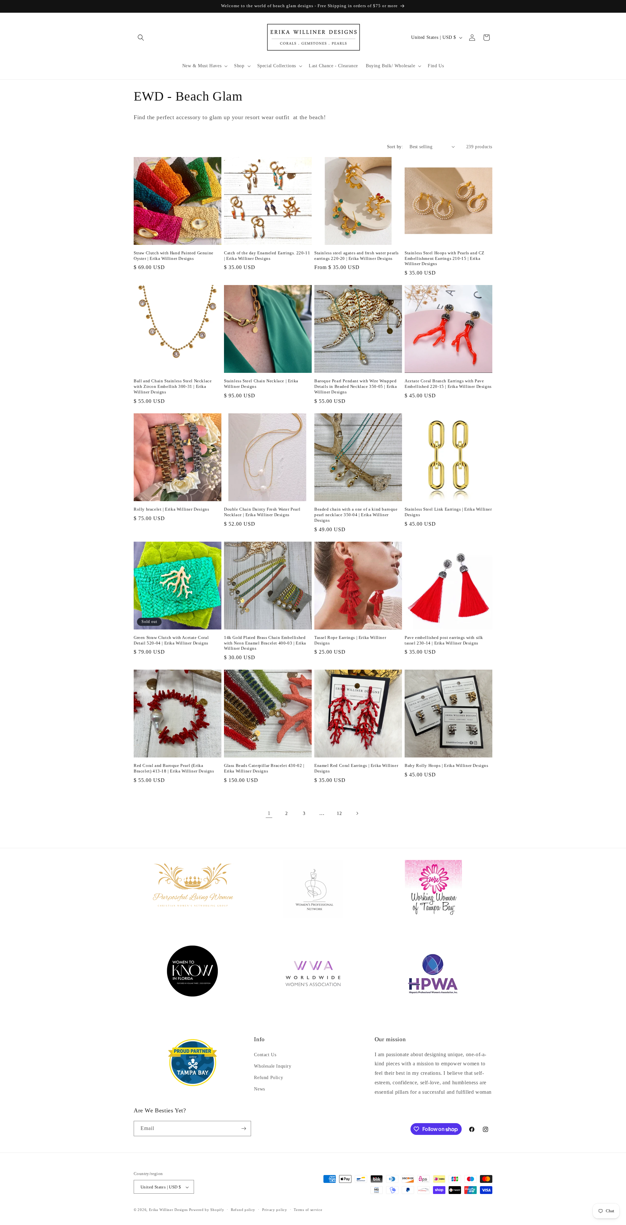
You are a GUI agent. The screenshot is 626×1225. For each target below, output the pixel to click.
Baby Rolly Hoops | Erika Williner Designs (446, 765)
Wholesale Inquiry (272, 1066)
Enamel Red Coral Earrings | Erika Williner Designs (356, 768)
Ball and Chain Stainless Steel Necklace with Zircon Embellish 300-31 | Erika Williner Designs (173, 386)
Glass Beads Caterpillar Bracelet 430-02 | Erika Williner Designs (264, 768)
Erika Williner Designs (168, 1210)
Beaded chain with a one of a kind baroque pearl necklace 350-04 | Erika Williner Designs (356, 515)
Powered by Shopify (206, 1210)
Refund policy (243, 1210)
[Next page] (357, 813)
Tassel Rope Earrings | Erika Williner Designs (350, 640)
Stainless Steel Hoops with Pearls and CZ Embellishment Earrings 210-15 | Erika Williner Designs (444, 258)
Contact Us (265, 1054)
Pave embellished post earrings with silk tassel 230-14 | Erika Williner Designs (444, 640)
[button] (141, 37)
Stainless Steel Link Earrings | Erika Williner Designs (448, 512)
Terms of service (308, 1210)
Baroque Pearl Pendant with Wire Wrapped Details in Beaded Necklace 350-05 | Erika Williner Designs (355, 386)
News (259, 1089)
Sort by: (395, 146)
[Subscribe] (243, 1128)
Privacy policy (274, 1210)
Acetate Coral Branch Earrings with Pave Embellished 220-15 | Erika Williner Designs (448, 383)
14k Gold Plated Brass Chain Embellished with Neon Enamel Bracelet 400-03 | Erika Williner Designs (265, 643)
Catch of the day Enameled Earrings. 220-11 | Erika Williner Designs (267, 255)
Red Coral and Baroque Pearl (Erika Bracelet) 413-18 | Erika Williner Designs (174, 768)
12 (339, 813)
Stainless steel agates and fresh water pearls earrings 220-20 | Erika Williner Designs (356, 255)
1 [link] (269, 813)
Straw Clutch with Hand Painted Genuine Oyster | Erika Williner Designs (174, 255)
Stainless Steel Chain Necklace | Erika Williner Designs (261, 383)
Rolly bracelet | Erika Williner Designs (171, 509)
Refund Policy (268, 1077)
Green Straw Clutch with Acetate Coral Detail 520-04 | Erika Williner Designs (171, 640)
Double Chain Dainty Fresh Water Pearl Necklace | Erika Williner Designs (262, 512)
